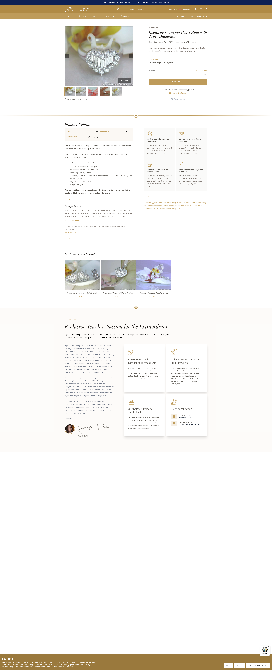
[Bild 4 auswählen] (105, 91)
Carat (69, 131)
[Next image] (131, 56)
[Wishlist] (201, 9)
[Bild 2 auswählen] (81, 91)
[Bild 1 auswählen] (70, 91)
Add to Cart (178, 82)
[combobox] (178, 74)
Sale (191, 16)
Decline (239, 665)
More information (202, 70)
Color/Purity (104, 131)
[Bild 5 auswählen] (117, 91)
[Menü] (268, 647)
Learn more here (70, 232)
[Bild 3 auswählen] (93, 91)
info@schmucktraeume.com (160, 2)
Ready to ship (202, 16)
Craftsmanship (72, 137)
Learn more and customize (258, 665)
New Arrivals (181, 16)
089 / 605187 (143, 2)
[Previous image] (67, 56)
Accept (228, 665)
